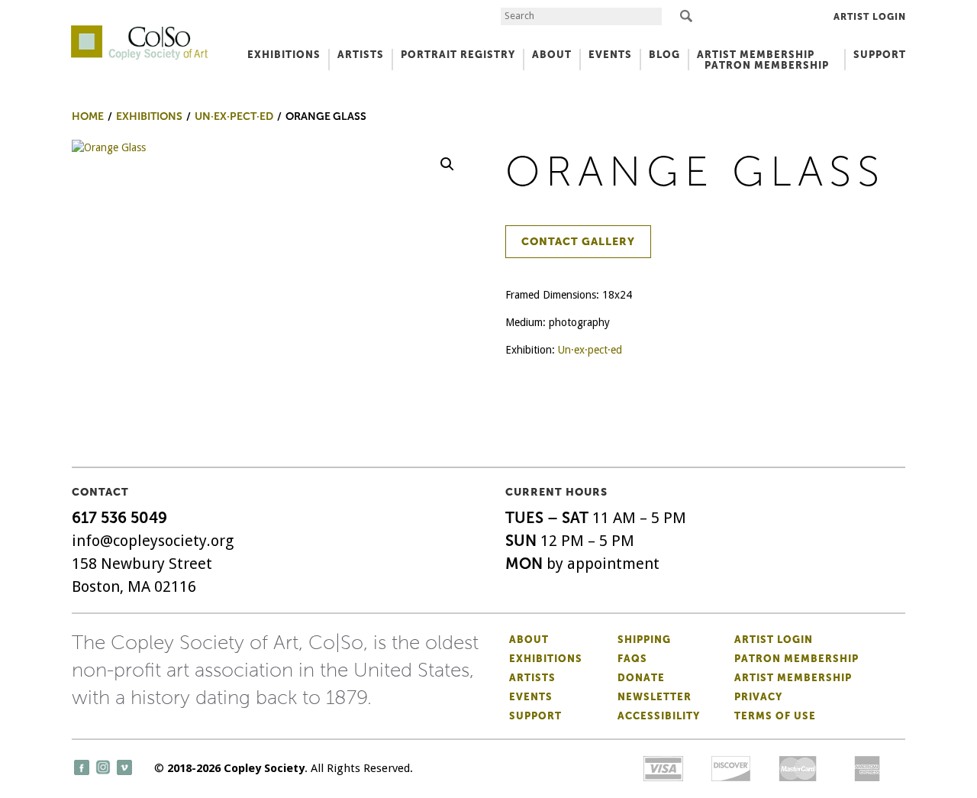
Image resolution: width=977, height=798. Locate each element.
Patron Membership (796, 658)
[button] (447, 164)
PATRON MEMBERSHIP (767, 65)
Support (879, 54)
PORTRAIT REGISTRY (458, 54)
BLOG (664, 54)
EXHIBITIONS (284, 54)
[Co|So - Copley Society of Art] (139, 30)
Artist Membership (793, 677)
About (529, 639)
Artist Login (870, 16)
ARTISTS (360, 54)
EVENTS (610, 54)
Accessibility (658, 716)
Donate (641, 677)
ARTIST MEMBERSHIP (755, 54)
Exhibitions (545, 658)
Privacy (758, 697)
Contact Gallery (578, 241)
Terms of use (775, 716)
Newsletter (654, 697)
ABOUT (552, 54)
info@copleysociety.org (153, 540)
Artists (532, 677)
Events (531, 697)
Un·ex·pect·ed (590, 350)
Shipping (644, 639)
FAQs (632, 658)
